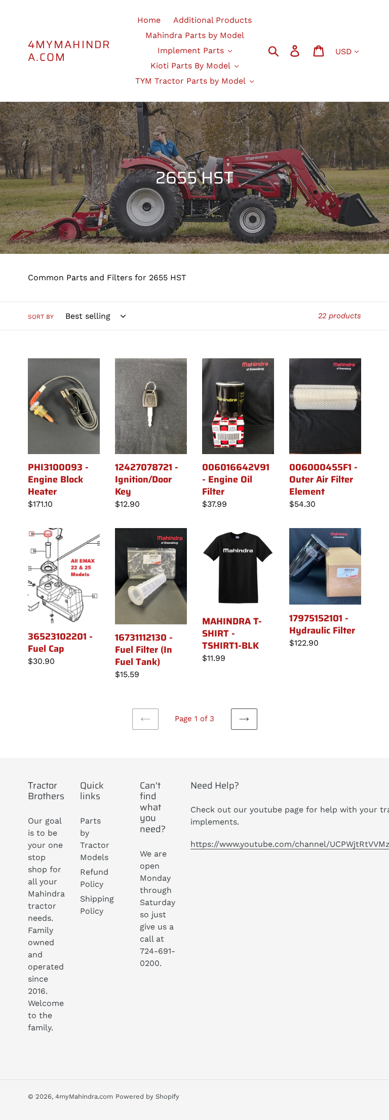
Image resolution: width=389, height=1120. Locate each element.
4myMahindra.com (69, 50)
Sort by (41, 316)
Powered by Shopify (147, 1096)
